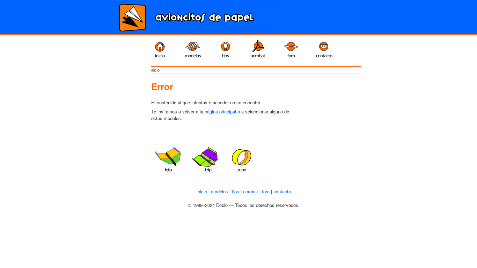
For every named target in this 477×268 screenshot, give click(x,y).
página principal (220, 111)
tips (235, 191)
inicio (202, 191)
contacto (282, 191)
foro (266, 191)
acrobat (250, 191)
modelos (219, 191)
